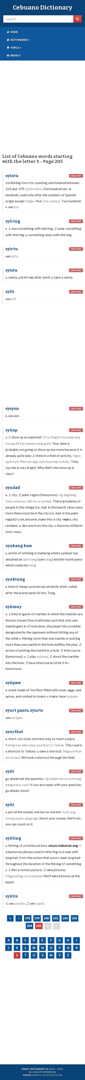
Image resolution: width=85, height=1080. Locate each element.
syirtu (11, 249)
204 (29, 926)
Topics (14, 47)
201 (55, 918)
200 (46, 918)
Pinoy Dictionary (34, 1069)
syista (11, 270)
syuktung (15, 579)
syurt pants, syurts (24, 710)
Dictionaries (19, 39)
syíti (9, 291)
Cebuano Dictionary (42, 7)
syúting (13, 838)
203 (74, 918)
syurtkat (14, 731)
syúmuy (13, 606)
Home (14, 31)
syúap (11, 430)
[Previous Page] (18, 918)
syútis (11, 896)
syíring (12, 221)
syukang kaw (18, 545)
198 (27, 918)
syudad (12, 487)
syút (9, 771)
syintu (12, 175)
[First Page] (10, 918)
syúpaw (13, 682)
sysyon (12, 408)
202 (65, 918)
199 (37, 918)
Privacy (15, 55)
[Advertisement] (42, 106)
